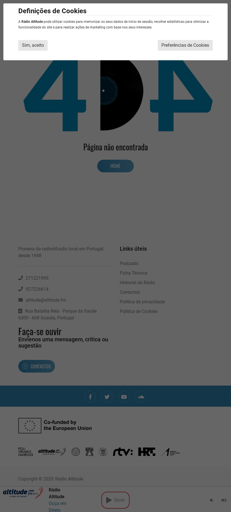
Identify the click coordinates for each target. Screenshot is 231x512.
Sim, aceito (33, 45)
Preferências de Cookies (185, 45)
